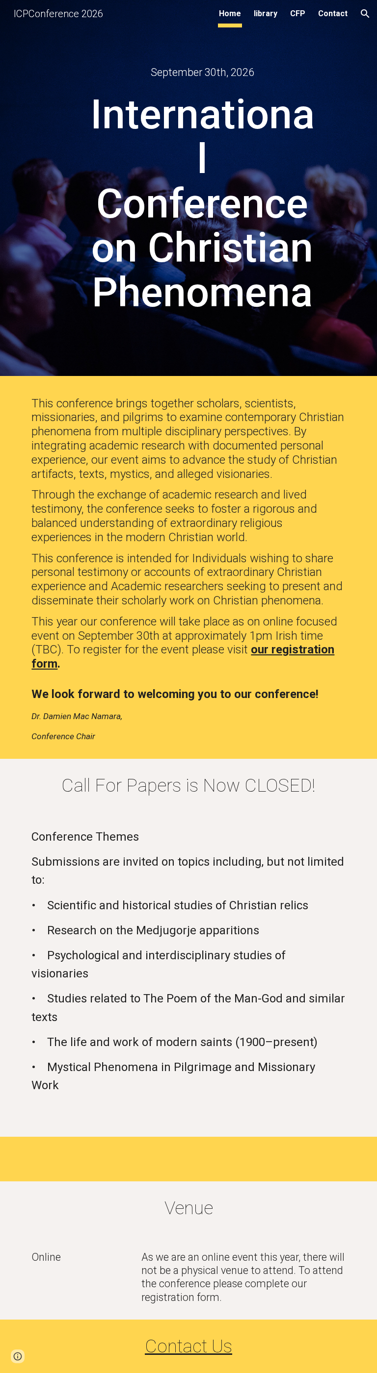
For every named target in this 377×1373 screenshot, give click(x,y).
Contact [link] (333, 13)
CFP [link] (297, 13)
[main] (202, 72)
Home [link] (230, 13)
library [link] (265, 13)
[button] (365, 13)
